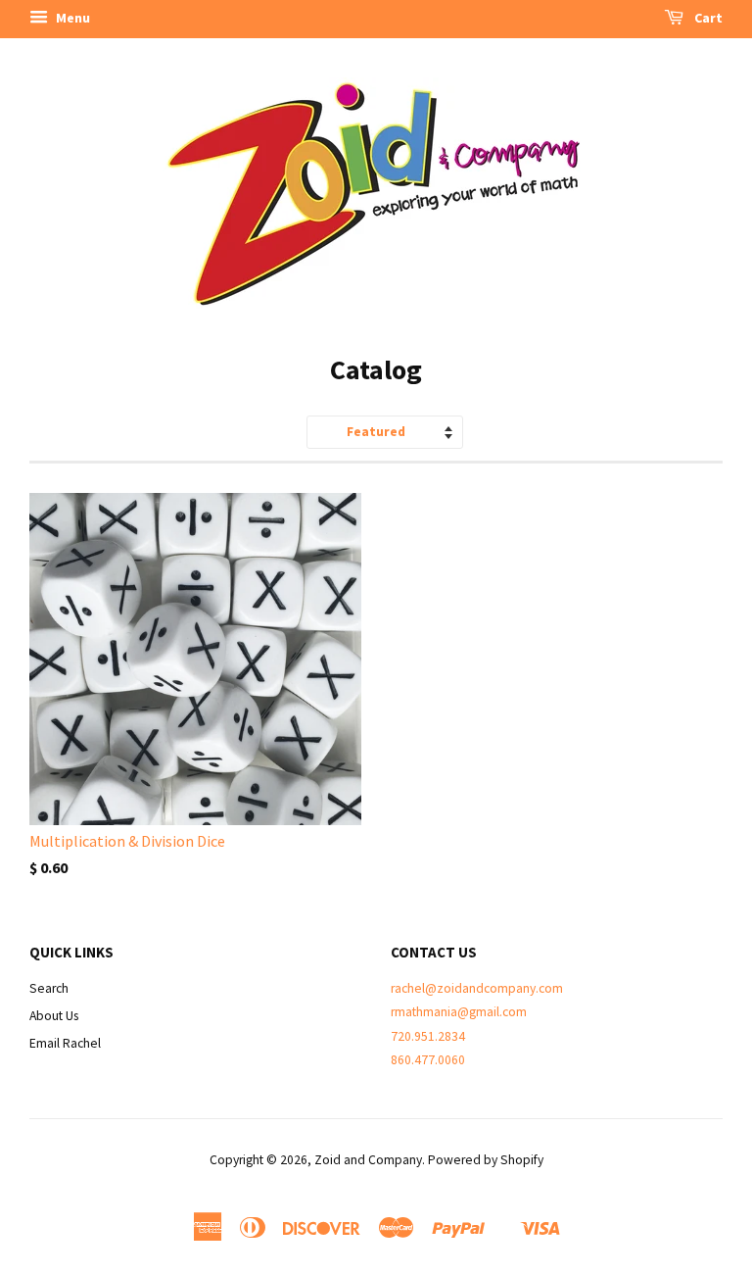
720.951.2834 (428, 1036)
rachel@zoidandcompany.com (477, 988)
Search (49, 988)
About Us (53, 1015)
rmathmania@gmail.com (459, 1012)
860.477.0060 (428, 1060)
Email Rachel (65, 1043)
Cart (707, 17)
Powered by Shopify (485, 1160)
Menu (71, 17)
